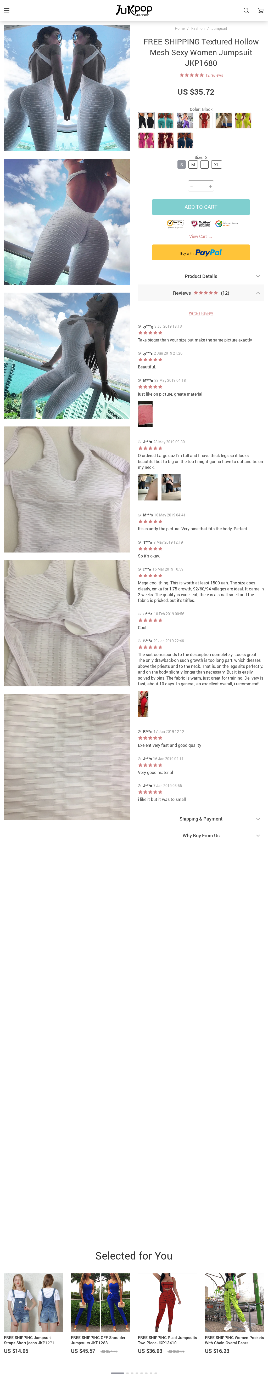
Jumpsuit (219, 28)
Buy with (187, 253)
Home (180, 28)
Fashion (198, 28)
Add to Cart (201, 206)
